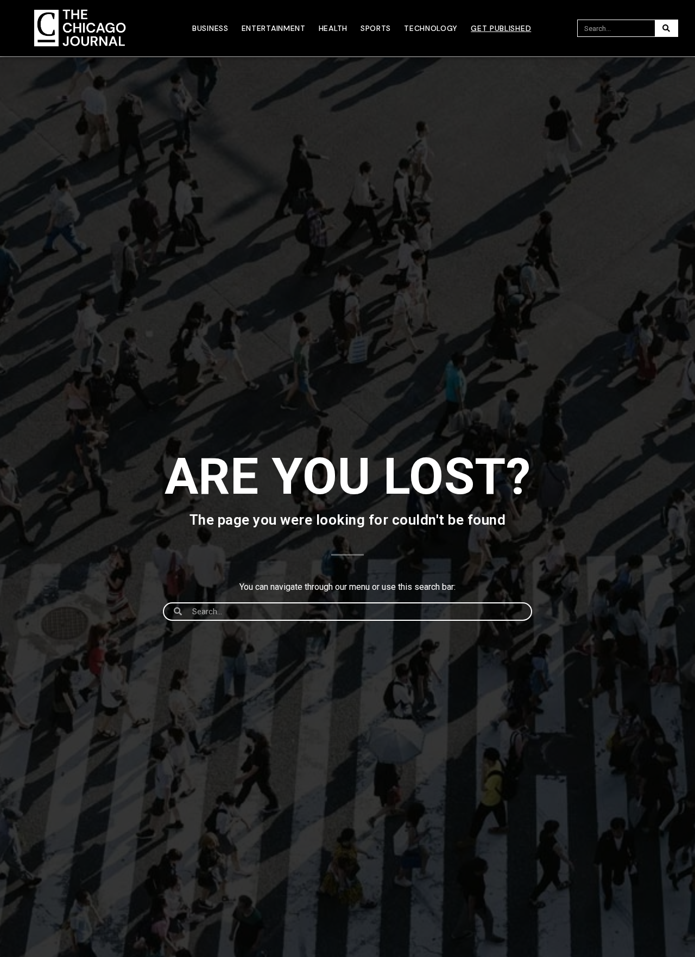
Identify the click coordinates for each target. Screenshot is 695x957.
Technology (431, 28)
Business (210, 28)
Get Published (501, 28)
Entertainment (274, 28)
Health (333, 28)
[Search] (666, 28)
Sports (376, 28)
